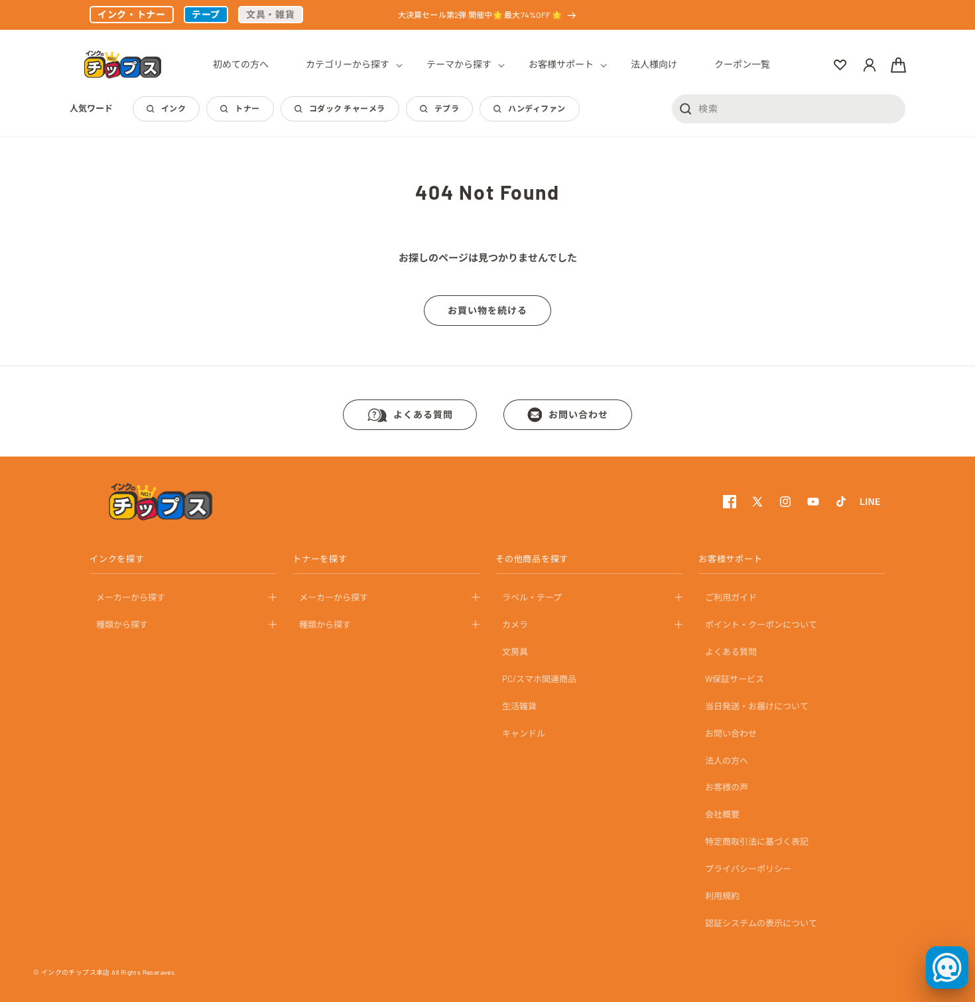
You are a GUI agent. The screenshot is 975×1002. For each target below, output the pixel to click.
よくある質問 (423, 414)
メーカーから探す (130, 597)
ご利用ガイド (731, 597)
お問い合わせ (578, 414)
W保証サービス (734, 679)
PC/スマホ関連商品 (539, 679)
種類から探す (122, 624)
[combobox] (789, 108)
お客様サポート (730, 558)
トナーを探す (320, 558)
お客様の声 (726, 787)
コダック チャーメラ (347, 108)
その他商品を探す (531, 558)
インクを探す (117, 558)
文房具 (515, 651)
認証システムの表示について (761, 923)
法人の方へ (726, 759)
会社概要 (722, 814)
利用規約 (722, 896)
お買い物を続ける (487, 310)
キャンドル (523, 732)
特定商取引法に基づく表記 (757, 841)
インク (173, 108)
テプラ (446, 108)
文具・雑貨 (270, 14)
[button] (347, 64)
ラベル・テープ (532, 597)
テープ (206, 14)
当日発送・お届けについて (757, 706)
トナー (247, 108)
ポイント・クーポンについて (761, 624)
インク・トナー (132, 14)
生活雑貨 (519, 706)
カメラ (515, 624)
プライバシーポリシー (748, 868)
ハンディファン (536, 108)
